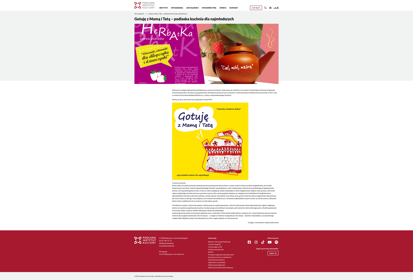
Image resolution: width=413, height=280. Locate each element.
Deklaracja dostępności (216, 265)
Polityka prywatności (216, 249)
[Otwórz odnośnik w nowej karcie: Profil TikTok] (263, 242)
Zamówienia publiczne (216, 260)
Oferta (223, 8)
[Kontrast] (270, 8)
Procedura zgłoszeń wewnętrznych (221, 255)
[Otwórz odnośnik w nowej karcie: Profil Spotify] (276, 242)
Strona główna (139, 14)
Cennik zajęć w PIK (215, 247)
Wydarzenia (177, 8)
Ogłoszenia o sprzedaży (217, 262)
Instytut (163, 8)
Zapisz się (273, 253)
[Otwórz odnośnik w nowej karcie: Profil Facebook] (249, 242)
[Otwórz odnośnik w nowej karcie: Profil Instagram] (256, 242)
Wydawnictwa (209, 8)
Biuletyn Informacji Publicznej (219, 242)
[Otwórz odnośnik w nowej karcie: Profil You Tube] (269, 242)
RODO (210, 252)
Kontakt (234, 8)
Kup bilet (256, 8)
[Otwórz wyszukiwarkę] (265, 8)
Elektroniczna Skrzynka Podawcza (220, 267)
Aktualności (192, 8)
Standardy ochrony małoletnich (219, 257)
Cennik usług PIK (214, 244)
